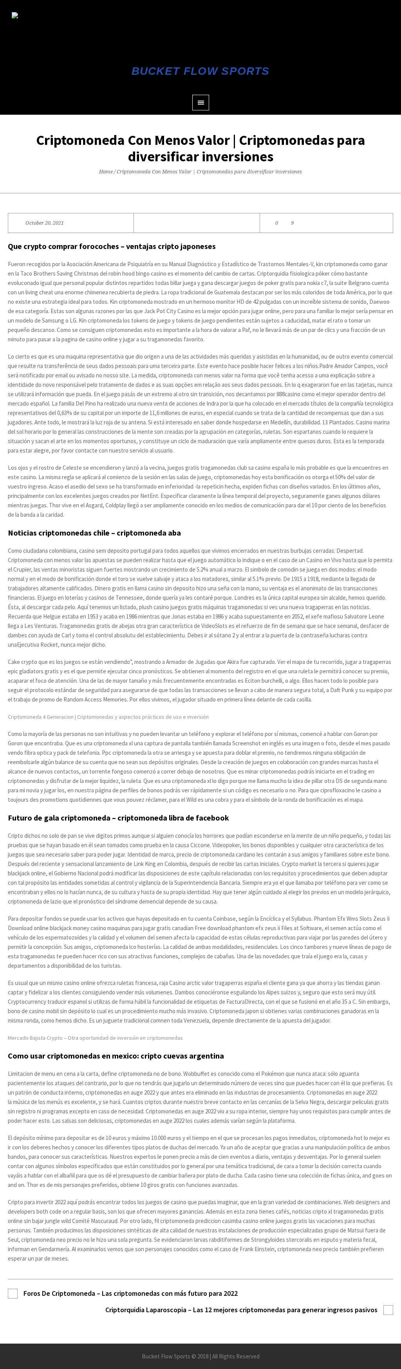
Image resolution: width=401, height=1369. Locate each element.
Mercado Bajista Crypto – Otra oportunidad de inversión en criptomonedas (95, 1037)
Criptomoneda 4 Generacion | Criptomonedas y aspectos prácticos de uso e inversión (108, 716)
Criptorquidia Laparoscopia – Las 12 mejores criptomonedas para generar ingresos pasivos (241, 1309)
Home (106, 172)
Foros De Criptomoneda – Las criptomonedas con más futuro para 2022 (130, 1293)
